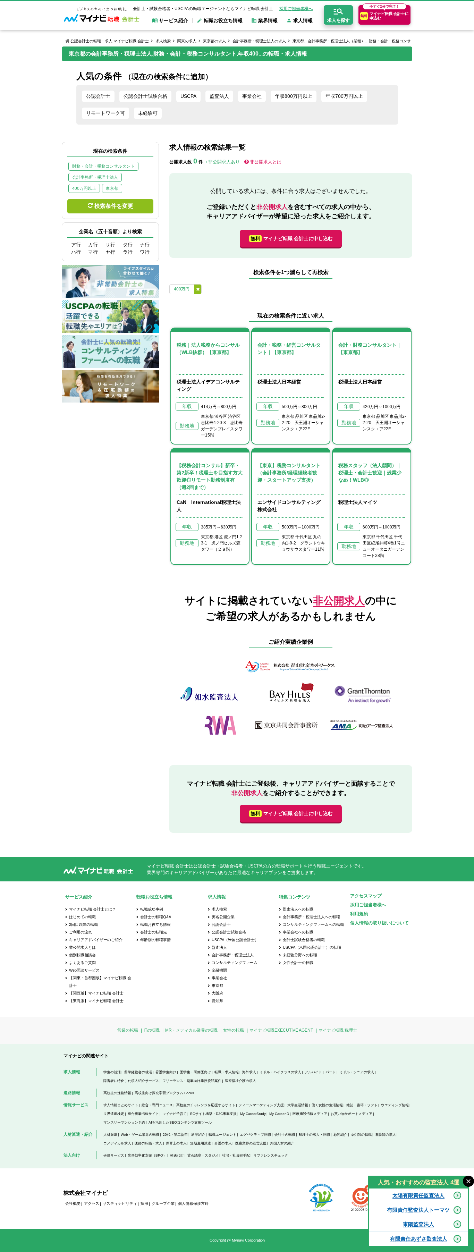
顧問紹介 (340, 1134)
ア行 (76, 244)
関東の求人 (186, 41)
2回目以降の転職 (83, 924)
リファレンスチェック (270, 1155)
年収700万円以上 (344, 96)
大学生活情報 (297, 1105)
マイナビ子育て (174, 1114)
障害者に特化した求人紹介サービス (131, 1081)
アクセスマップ (366, 896)
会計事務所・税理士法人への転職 (311, 917)
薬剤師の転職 (361, 1134)
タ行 (128, 244)
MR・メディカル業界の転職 (191, 1030)
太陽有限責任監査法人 (418, 1195)
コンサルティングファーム (234, 963)
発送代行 (177, 1155)
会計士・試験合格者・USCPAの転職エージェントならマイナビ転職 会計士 (203, 8)
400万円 (181, 289)
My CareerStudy (253, 1114)
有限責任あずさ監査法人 (418, 1239)
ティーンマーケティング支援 (261, 1105)
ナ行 (145, 244)
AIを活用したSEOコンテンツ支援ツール (180, 1122)
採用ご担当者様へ (296, 8)
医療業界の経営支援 (250, 1143)
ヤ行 (110, 252)
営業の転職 (127, 1030)
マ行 (93, 252)
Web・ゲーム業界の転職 (140, 1134)
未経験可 (148, 113)
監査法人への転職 (298, 909)
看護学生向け (165, 1072)
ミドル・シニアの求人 (356, 1072)
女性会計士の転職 (298, 963)
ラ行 (128, 252)
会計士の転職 (284, 1134)
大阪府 (217, 993)
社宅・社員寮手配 (236, 1155)
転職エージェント (222, 1134)
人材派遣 (110, 1134)
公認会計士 (98, 96)
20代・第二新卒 (175, 1134)
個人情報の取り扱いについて (379, 923)
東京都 (217, 985)
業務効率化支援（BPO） (147, 1155)
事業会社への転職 (298, 932)
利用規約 (359, 914)
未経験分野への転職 (300, 955)
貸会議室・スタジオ (203, 1155)
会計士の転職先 (153, 932)
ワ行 (145, 252)
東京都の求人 (214, 41)
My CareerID (279, 1114)
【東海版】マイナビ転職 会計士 (96, 1001)
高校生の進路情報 (117, 1093)
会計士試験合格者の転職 (304, 940)
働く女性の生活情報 (327, 1105)
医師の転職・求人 (148, 1143)
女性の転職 (233, 1030)
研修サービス (113, 1155)
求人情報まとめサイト (120, 1105)
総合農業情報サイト (143, 1114)
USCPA (188, 96)
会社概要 (73, 1203)
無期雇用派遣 (200, 1143)
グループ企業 (163, 1203)
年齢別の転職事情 (155, 940)
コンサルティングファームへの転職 (313, 924)
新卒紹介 (198, 1134)
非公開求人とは (265, 161)
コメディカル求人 (117, 1143)
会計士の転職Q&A (155, 917)
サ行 (110, 244)
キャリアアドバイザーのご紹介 (95, 940)
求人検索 (163, 41)
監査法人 (219, 96)
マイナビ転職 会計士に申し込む (292, 238)
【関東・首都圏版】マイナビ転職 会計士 (100, 982)
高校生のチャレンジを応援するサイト (205, 1105)
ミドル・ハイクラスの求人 (280, 1072)
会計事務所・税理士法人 (233, 955)
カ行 (93, 244)
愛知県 (217, 1001)
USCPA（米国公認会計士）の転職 (312, 947)
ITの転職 (152, 1030)
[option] (290, 699)
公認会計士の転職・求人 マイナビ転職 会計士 (109, 41)
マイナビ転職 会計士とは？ (92, 909)
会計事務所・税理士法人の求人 (259, 41)
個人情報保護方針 (193, 1203)
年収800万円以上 (293, 96)
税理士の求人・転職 (314, 1134)
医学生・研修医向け (195, 1072)
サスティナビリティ (120, 1203)
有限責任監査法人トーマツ (418, 1210)
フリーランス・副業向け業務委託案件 (191, 1081)
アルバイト (313, 1072)
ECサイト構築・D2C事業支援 (213, 1114)
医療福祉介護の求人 (240, 1081)
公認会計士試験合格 (145, 96)
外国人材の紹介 (282, 1143)
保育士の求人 (176, 1143)
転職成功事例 (151, 909)
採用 (144, 1203)
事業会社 (252, 96)
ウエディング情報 (395, 1105)
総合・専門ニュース (157, 1105)
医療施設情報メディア (310, 1114)
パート (330, 1072)
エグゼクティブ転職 (255, 1134)
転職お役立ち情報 (155, 924)
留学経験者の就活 (138, 1072)
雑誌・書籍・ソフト (362, 1105)
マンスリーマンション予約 (124, 1122)
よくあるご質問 (82, 963)
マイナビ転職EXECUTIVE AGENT (281, 1030)
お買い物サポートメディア (351, 1114)
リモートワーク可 (105, 113)
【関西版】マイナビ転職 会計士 (96, 993)
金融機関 (219, 970)
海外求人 (249, 1072)
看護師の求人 (385, 1134)
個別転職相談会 (82, 955)
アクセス (91, 1203)
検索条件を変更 (113, 206)
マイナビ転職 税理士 (338, 1030)
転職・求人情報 (226, 1072)
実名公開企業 (223, 917)
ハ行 (76, 252)
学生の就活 (112, 1072)
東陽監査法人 (418, 1224)
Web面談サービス (84, 970)
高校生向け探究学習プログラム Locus (164, 1093)
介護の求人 (223, 1143)
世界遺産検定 (113, 1114)
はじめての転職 (82, 917)
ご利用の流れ (80, 932)
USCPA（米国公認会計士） (235, 940)
